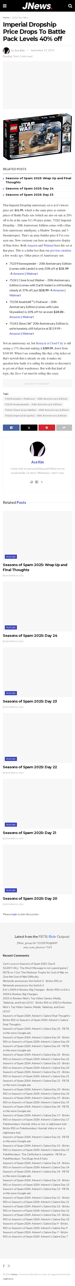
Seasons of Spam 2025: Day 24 (30, 188)
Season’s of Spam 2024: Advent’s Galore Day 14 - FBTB (36, 1171)
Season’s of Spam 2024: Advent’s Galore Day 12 (40, 1210)
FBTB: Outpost (54, 937)
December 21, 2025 (14, 838)
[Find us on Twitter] (8, 1266)
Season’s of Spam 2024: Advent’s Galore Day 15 (40, 1149)
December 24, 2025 (14, 641)
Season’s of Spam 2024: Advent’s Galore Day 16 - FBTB (36, 1136)
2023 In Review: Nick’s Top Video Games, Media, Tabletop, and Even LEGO (37, 1007)
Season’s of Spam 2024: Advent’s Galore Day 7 (40, 1236)
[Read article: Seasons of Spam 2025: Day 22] (37, 738)
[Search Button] (70, 6)
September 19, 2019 (42, 50)
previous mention (60, 250)
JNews (14, 1274)
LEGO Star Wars (20, 17)
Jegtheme (8, 1278)
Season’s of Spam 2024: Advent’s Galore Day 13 (40, 1184)
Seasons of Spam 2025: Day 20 (30, 898)
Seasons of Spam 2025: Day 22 (30, 767)
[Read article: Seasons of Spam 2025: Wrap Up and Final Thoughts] (37, 536)
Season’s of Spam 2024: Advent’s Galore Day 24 (40, 1041)
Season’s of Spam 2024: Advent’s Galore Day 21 (40, 1076)
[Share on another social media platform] (64, 428)
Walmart (48, 245)
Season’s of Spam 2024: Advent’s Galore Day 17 (40, 1119)
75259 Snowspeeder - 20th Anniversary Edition (33, 404)
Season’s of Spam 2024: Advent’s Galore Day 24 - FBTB (36, 1046)
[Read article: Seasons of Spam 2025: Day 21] (37, 803)
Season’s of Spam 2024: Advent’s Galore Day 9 (40, 1228)
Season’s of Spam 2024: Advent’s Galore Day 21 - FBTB (36, 1080)
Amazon (32, 245)
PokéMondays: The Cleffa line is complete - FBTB (32, 1154)
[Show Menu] (5, 6)
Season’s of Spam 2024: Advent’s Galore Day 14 (40, 1167)
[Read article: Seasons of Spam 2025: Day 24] (37, 606)
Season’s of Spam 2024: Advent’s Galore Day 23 (40, 1067)
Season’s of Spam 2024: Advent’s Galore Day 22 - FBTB (36, 1028)
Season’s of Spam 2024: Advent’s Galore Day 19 (40, 1102)
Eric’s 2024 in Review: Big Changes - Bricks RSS (31, 989)
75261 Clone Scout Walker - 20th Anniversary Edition (37, 409)
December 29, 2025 (14, 575)
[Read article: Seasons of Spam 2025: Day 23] (37, 672)
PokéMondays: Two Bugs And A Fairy (25, 1158)
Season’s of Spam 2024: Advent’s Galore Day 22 (40, 1059)
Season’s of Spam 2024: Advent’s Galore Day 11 (40, 1201)
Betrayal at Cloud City (49, 343)
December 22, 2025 (14, 773)
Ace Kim (19, 50)
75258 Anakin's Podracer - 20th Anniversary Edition (36, 398)
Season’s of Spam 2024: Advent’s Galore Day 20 (40, 1093)
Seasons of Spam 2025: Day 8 (37, 963)
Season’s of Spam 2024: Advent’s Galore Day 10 (40, 1219)
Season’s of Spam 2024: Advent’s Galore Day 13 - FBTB (36, 1188)
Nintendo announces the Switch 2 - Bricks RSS (31, 980)
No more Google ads (19, 1032)
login (14, 914)
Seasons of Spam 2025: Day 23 (29, 194)
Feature (11, 556)
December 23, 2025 (14, 707)
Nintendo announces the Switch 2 (23, 985)
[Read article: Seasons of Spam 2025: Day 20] (37, 869)
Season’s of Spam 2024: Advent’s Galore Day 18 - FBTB (36, 1106)
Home (6, 17)
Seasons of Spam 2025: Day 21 (29, 833)
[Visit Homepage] (37, 6)
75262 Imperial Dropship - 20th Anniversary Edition (36, 415)
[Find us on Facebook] (4, 1266)
